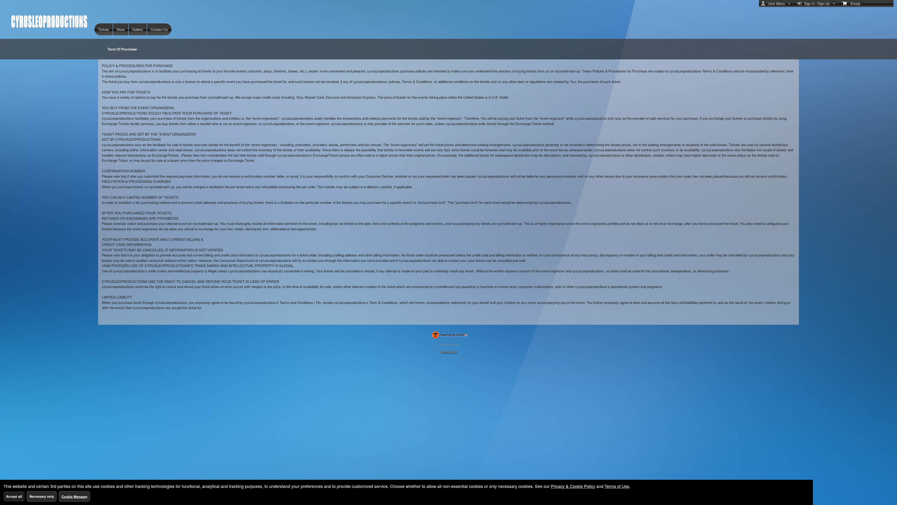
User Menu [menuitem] (775, 3)
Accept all (14, 496)
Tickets (103, 29)
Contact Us (159, 29)
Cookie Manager (74, 496)
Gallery (137, 29)
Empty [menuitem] (854, 3)
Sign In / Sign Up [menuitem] (816, 3)
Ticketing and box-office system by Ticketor (449, 336)
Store (121, 29)
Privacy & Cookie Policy (573, 486)
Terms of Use (448, 352)
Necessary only (41, 496)
